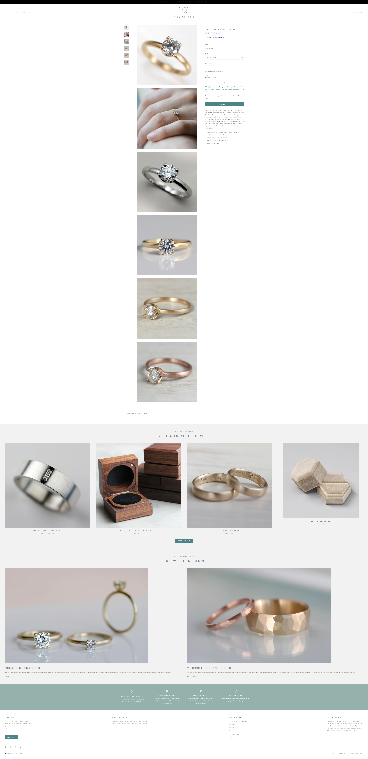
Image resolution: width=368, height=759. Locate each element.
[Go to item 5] (126, 55)
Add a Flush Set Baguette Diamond (47, 531)
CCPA (230, 740)
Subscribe (11, 737)
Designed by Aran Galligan (216, 26)
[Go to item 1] (126, 27)
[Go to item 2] (126, 34)
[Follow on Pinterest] (15, 747)
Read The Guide (9, 677)
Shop (7, 12)
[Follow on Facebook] (6, 747)
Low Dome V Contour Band (221, 126)
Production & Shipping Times (238, 721)
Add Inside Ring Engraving (230, 531)
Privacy (231, 737)
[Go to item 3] (126, 41)
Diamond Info (233, 731)
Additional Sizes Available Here (214, 71)
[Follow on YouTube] (20, 747)
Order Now (224, 104)
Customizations (18, 12)
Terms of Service (234, 734)
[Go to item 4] (126, 48)
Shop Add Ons (184, 541)
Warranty (232, 724)
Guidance (32, 12)
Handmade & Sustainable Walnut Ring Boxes (138, 531)
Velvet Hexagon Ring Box (320, 521)
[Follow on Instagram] (11, 747)
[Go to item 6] (126, 62)
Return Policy (233, 728)
